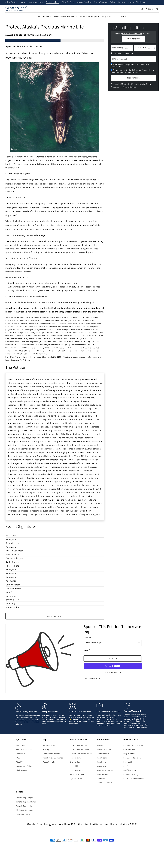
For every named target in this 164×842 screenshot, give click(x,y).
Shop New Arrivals (104, 782)
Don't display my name (123, 53)
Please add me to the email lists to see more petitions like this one (132, 71)
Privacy (46, 749)
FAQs (18, 758)
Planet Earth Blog (130, 774)
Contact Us (20, 753)
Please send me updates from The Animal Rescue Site (130, 65)
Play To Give (68, 2)
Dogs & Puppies (129, 753)
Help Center (21, 745)
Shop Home (101, 766)
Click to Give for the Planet (81, 753)
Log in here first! (133, 38)
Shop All (100, 745)
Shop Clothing (103, 758)
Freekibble (74, 766)
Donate (121, 2)
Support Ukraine (23, 814)
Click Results (21, 770)
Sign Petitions (52, 2)
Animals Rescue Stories (133, 745)
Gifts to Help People (24, 797)
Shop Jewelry (102, 774)
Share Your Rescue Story (133, 778)
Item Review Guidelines (53, 758)
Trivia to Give (75, 758)
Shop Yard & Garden (105, 770)
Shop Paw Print (103, 753)
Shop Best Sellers (104, 749)
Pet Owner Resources (132, 758)
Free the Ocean (76, 770)
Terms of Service (129, 87)
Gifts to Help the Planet (26, 802)
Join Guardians (35, 2)
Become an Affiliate (24, 766)
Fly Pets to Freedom (24, 810)
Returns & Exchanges (24, 749)
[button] (142, 8)
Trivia (112, 2)
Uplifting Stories (130, 770)
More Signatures (55, 616)
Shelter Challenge (136, 2)
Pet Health (127, 762)
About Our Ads (49, 762)
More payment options (113, 672)
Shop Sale (101, 778)
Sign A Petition (76, 778)
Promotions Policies (51, 753)
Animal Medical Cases (25, 806)
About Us (19, 762)
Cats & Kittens (129, 749)
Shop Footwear (103, 762)
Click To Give (11, 2)
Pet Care (127, 766)
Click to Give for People (79, 749)
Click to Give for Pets (78, 745)
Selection (87, 637)
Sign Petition (133, 77)
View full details (90, 678)
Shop (23, 2)
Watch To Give (100, 2)
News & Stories (84, 2)
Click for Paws (75, 762)
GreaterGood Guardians (132, 33)
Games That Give (77, 774)
